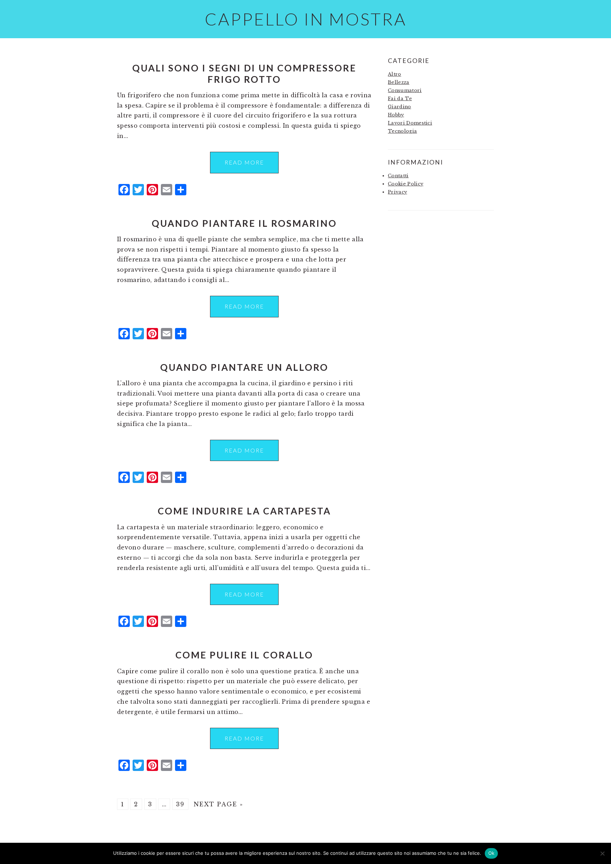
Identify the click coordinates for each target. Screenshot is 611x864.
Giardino (399, 106)
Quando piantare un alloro (244, 367)
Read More (244, 162)
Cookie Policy (405, 183)
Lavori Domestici (410, 123)
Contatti (398, 175)
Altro (394, 74)
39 (180, 804)
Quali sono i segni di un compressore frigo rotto (244, 73)
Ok (491, 853)
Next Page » (218, 804)
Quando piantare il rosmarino (244, 223)
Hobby (396, 114)
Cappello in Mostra (306, 19)
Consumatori (405, 90)
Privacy (397, 192)
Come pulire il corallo (244, 655)
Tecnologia (402, 131)
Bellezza (398, 82)
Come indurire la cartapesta (244, 511)
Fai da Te (400, 98)
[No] (602, 853)
